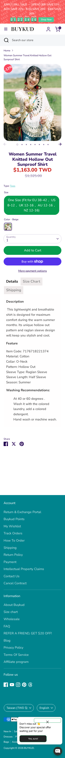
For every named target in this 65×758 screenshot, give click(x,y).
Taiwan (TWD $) (16, 708)
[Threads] (30, 684)
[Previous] (5, 144)
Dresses (8, 736)
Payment (10, 562)
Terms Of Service (16, 655)
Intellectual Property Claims (24, 569)
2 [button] (22, 144)
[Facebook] (6, 684)
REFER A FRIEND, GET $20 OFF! (28, 633)
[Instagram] (18, 684)
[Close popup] (47, 720)
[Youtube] (12, 684)
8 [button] (48, 144)
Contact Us (12, 576)
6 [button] (39, 144)
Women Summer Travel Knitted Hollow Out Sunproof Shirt (27, 57)
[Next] (60, 144)
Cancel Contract (15, 583)
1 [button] (17, 144)
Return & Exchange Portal (22, 512)
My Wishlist (12, 526)
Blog (7, 640)
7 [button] (43, 144)
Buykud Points (14, 519)
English (44, 708)
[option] (32, 102)
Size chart (11, 612)
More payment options (32, 271)
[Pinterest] (24, 684)
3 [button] (26, 144)
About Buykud (14, 605)
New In (7, 731)
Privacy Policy (13, 647)
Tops (12, 186)
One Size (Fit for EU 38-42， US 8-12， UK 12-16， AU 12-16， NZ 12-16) (31, 205)
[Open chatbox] (57, 751)
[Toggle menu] (5, 29)
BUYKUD (29, 748)
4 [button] (30, 144)
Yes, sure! (33, 738)
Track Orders (13, 533)
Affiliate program (16, 662)
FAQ (7, 626)
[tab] (12, 281)
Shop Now (46, 19)
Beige (8, 227)
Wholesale (12, 619)
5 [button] (35, 144)
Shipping (10, 548)
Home (7, 50)
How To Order (14, 540)
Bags (6, 742)
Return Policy (13, 555)
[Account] (48, 28)
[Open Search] (6, 40)
